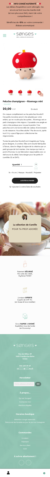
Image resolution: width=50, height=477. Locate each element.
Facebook (21, 462)
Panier (41, 472)
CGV (25, 449)
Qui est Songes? (25, 398)
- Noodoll (7, 104)
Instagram (28, 462)
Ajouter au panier (27, 180)
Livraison (25, 438)
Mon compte (8, 473)
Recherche (25, 473)
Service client (25, 445)
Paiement (25, 442)
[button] (24, 186)
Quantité (16, 165)
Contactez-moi (25, 402)
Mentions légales (25, 405)
